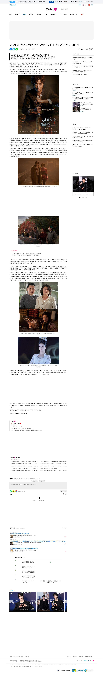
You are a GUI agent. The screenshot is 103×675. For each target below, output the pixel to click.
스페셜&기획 (73, 14)
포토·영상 (53, 14)
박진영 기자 (16, 423)
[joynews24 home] (92, 660)
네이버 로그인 (11, 491)
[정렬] (65, 528)
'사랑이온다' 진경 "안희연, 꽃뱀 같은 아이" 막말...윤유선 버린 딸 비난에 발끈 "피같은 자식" (30, 463)
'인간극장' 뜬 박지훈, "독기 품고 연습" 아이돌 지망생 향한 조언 (25, 470)
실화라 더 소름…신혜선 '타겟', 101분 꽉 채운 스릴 (26, 255)
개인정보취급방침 (88, 656)
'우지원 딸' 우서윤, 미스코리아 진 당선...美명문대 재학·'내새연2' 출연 (26, 461)
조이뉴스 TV (63, 14)
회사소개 (68, 656)
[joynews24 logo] (51, 9)
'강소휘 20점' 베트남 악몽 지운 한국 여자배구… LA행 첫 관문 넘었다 (32, 1)
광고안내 (81, 656)
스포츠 (31, 14)
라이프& (39, 14)
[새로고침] (63, 528)
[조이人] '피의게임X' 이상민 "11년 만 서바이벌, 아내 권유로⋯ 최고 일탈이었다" (57, 466)
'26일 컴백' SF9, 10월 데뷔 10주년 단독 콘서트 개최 (22, 428)
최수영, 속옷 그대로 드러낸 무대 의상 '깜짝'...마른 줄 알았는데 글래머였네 (55, 470)
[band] (16, 49)
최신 (82, 14)
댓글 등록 (64, 491)
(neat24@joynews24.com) (21, 413)
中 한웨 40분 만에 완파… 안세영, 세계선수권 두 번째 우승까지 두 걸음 (26, 468)
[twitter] (13, 49)
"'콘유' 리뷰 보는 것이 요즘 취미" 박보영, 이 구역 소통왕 (27, 253)
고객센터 (75, 656)
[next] (92, 194)
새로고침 (21, 457)
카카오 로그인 (13, 491)
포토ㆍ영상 (20, 656)
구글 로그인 (16, 491)
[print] (92, 49)
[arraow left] (11, 601)
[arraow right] (65, 601)
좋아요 (21, 423)
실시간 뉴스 (75, 84)
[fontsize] (84, 49)
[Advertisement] (38, 390)
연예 (24, 14)
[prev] (74, 194)
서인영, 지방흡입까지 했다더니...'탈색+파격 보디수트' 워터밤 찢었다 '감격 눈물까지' (29, 466)
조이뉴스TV (27, 656)
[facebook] (10, 49)
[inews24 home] (86, 660)
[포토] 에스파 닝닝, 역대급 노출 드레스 (48, 468)
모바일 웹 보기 (79, 660)
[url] (90, 49)
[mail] (87, 49)
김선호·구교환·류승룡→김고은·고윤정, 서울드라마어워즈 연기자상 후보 (27, 430)
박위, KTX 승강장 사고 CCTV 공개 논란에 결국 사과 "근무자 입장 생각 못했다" (56, 461)
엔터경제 (17, 14)
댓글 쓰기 (81, 49)
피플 (46, 14)
